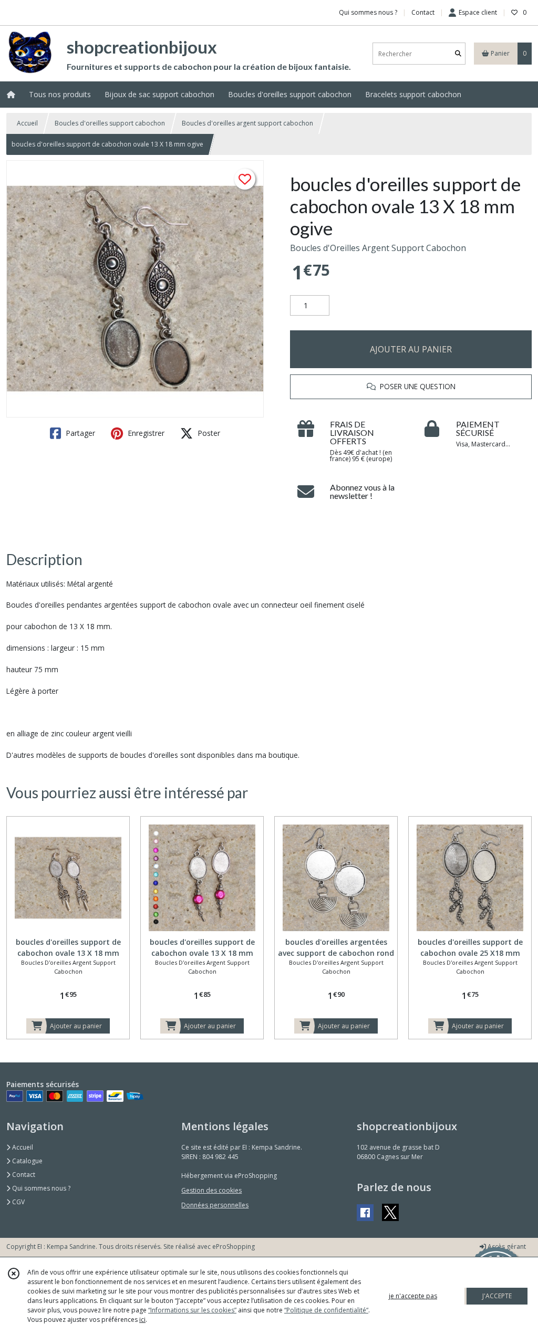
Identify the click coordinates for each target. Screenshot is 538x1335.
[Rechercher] (458, 54)
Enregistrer (145, 433)
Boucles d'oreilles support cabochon (110, 123)
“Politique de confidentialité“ (326, 1310)
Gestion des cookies (211, 1190)
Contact (422, 12)
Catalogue (27, 1160)
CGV (18, 1201)
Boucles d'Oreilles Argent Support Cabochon (378, 248)
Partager (79, 433)
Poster (207, 433)
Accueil (27, 123)
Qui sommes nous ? (40, 1188)
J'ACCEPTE (497, 1295)
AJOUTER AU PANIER (411, 349)
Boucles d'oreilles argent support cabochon (247, 123)
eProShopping (233, 1246)
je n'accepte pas (413, 1295)
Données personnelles (215, 1205)
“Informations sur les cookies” (192, 1310)
